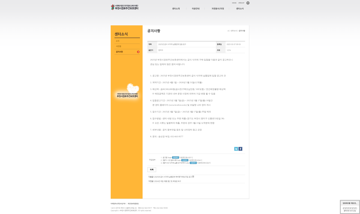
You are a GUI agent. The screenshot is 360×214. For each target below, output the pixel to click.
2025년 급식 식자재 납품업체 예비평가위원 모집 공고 (173, 177)
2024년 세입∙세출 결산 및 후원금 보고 (167, 181)
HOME (234, 3)
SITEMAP (241, 3)
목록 (152, 169)
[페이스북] (240, 148)
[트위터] (236, 148)
